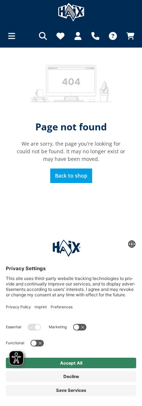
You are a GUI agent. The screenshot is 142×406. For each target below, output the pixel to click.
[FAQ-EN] (113, 36)
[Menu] (13, 36)
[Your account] (78, 36)
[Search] (43, 36)
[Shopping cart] (128, 36)
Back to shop (71, 175)
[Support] (95, 36)
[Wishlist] (60, 36)
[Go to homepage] (71, 12)
